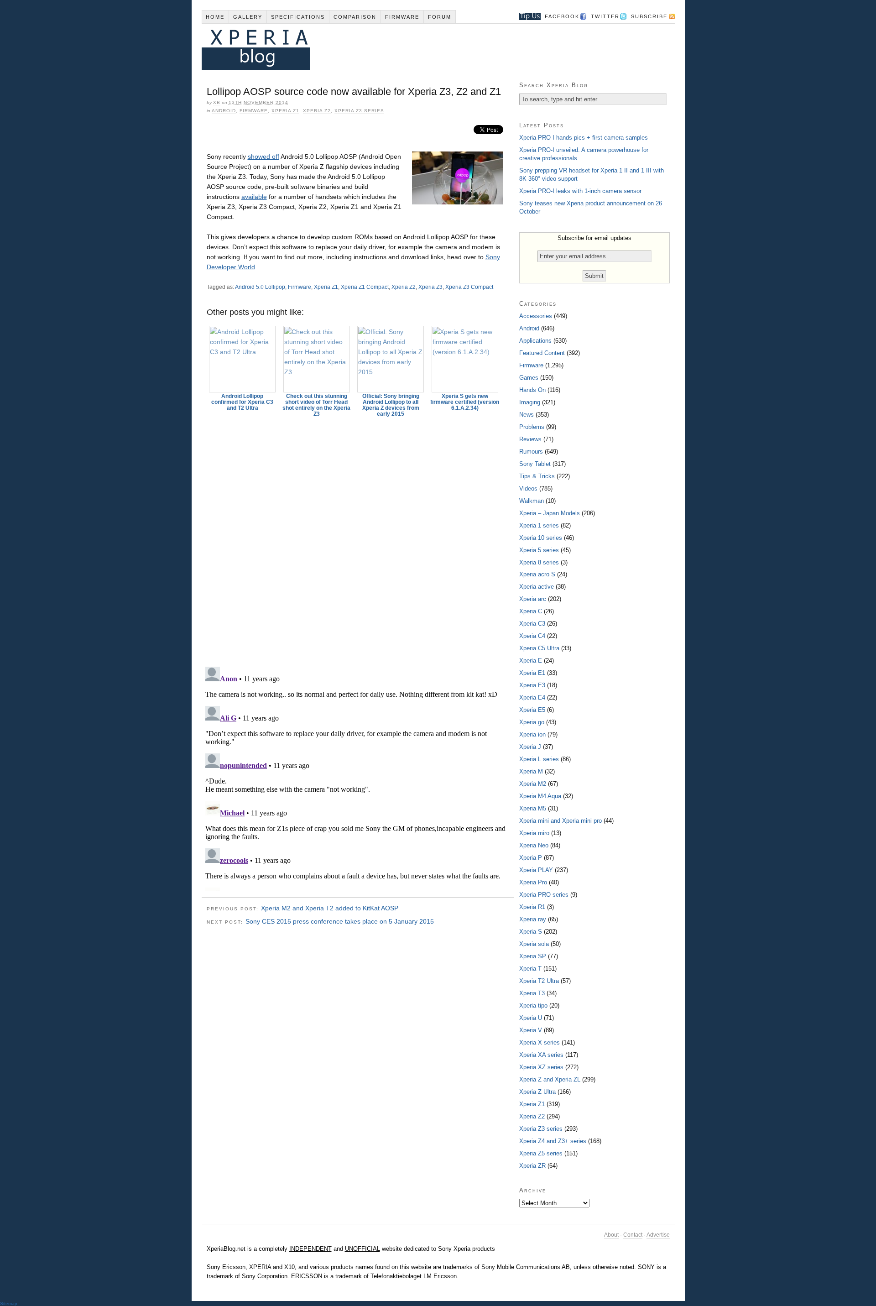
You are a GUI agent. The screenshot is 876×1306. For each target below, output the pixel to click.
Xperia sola (534, 943)
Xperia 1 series (539, 525)
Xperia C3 (532, 623)
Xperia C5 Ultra (539, 648)
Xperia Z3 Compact (469, 287)
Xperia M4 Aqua (540, 796)
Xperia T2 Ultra (539, 980)
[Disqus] (358, 537)
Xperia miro (534, 833)
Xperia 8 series (539, 562)
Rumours (531, 451)
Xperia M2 (532, 783)
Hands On (532, 390)
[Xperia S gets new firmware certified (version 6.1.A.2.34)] (465, 359)
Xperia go (531, 722)
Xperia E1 (532, 672)
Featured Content (542, 353)
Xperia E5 (532, 709)
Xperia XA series (541, 1054)
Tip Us (526, 16)
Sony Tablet (535, 463)
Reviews (530, 439)
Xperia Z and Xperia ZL (549, 1079)
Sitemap (8, 1303)
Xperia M (531, 771)
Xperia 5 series (539, 550)
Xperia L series (539, 759)
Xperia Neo (533, 845)
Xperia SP (532, 956)
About (611, 1235)
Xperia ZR (532, 1165)
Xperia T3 (532, 993)
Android (224, 110)
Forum (439, 17)
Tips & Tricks (537, 476)
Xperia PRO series (543, 894)
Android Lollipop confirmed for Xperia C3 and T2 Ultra (242, 402)
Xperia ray (532, 919)
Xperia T (530, 968)
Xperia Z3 (430, 287)
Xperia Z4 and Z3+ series (552, 1141)
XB (216, 102)
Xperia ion (532, 734)
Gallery (247, 17)
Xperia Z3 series (359, 110)
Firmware (402, 17)
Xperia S (530, 931)
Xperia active (536, 586)
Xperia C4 (532, 635)
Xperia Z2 (317, 110)
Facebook (562, 16)
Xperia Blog (426, 47)
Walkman (531, 500)
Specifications (298, 17)
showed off (263, 156)
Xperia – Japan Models (549, 513)
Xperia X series (539, 1042)
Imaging (529, 402)
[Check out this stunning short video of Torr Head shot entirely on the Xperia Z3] (316, 359)
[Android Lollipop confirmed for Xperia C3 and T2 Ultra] (242, 359)
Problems (531, 426)
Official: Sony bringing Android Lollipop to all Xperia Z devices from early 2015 (390, 405)
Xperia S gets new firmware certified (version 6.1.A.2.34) (464, 402)
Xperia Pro (533, 882)
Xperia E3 (532, 685)
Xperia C (530, 611)
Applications (535, 340)
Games (528, 377)
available (254, 196)
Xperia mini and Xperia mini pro (560, 820)
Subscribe (649, 16)
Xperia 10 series (540, 537)
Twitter (605, 16)
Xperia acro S (537, 574)
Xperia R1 (532, 907)
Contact (632, 1235)
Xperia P (530, 857)
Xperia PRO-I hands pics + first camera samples (583, 137)
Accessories (535, 316)
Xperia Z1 (285, 110)
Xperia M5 (532, 808)
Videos (528, 488)
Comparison (355, 17)
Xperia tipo (533, 1005)
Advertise (658, 1235)
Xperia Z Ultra (537, 1091)
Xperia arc (532, 599)
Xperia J (530, 746)
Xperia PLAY (536, 870)
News (526, 414)
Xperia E (530, 660)
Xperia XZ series (541, 1067)
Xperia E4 (532, 697)
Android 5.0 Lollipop (260, 287)
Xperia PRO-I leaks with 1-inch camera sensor (580, 191)
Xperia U (530, 1017)
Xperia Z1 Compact (365, 287)
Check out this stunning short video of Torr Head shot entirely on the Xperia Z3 (316, 405)
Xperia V (530, 1030)
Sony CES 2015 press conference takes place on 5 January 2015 (339, 921)
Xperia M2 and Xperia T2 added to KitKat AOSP (329, 908)
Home (215, 17)
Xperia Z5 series (541, 1153)
